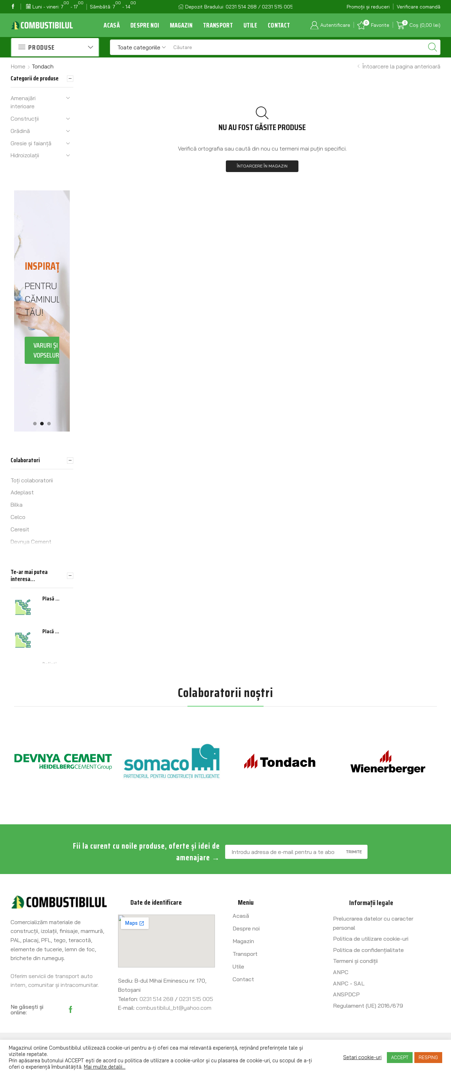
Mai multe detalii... (104, 1067)
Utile (250, 25)
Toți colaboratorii (32, 480)
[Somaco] (172, 762)
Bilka (17, 504)
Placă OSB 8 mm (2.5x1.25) (51, 631)
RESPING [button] (428, 1057)
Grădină (20, 130)
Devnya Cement (31, 541)
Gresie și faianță (31, 143)
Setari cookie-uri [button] (362, 1057)
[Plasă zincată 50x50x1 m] (23, 607)
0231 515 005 (196, 998)
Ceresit (20, 529)
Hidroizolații (25, 155)
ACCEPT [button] (399, 1057)
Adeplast (22, 492)
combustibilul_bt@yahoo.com (173, 1007)
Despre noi (144, 25)
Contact (279, 25)
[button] (35, 424)
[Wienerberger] (388, 762)
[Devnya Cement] (63, 762)
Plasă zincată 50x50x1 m (51, 599)
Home (18, 66)
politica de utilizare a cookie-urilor (164, 1060)
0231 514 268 (156, 998)
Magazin (181, 25)
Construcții (25, 118)
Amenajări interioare (23, 102)
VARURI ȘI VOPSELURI (47, 350)
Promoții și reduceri (368, 7)
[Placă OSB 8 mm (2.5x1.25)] (23, 640)
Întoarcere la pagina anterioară (400, 66)
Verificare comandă (418, 7)
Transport (218, 25)
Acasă (112, 25)
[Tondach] (280, 762)
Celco (18, 516)
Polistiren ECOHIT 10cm (51, 664)
